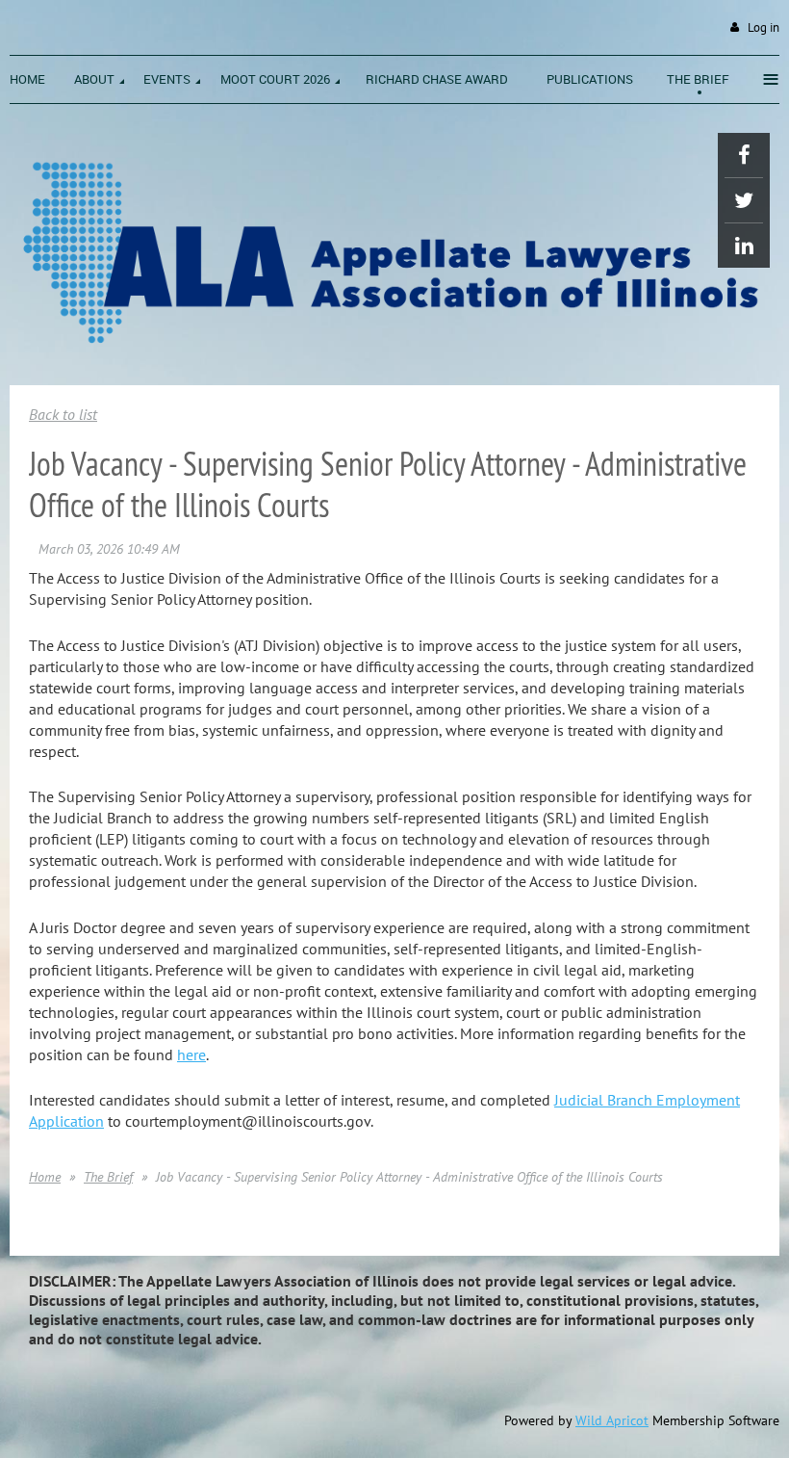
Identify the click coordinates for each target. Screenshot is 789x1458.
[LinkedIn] (744, 245)
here (191, 1054)
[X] (744, 200)
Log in (763, 27)
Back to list (63, 414)
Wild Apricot (612, 1420)
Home (45, 1176)
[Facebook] (744, 155)
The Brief (108, 1176)
